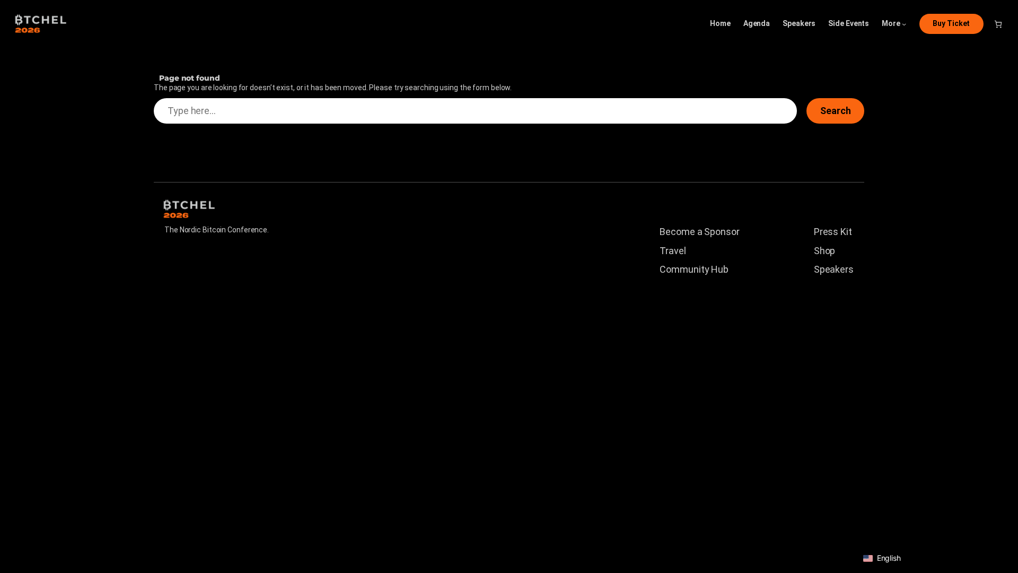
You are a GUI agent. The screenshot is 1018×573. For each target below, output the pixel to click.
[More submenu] (904, 24)
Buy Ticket (951, 23)
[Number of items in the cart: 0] (998, 24)
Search (835, 110)
